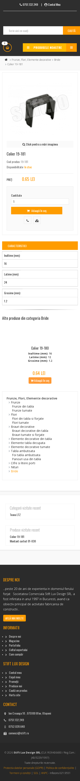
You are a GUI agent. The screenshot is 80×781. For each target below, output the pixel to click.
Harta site (14, 695)
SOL (35, 773)
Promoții (13, 681)
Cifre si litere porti (23, 463)
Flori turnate (20, 423)
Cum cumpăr (16, 654)
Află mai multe (14, 618)
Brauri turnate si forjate (28, 435)
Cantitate (16, 195)
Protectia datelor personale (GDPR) (23, 768)
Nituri (14, 467)
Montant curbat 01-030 (23, 541)
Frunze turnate (22, 410)
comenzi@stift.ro (19, 733)
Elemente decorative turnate (30, 447)
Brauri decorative (23, 427)
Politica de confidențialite (60, 768)
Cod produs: (13, 161)
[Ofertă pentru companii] (37, 220)
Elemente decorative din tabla (31, 439)
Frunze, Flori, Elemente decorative (31, 60)
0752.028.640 (17, 726)
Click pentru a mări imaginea (41, 144)
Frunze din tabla (23, 406)
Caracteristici (17, 246)
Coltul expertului (18, 649)
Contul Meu (54, 4)
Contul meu (15, 672)
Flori (14, 414)
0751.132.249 (16, 720)
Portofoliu (14, 645)
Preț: (10, 179)
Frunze (15, 402)
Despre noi (15, 636)
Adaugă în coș (39, 210)
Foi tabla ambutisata (26, 455)
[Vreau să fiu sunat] (27, 220)
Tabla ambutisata (23, 451)
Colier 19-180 (40, 348)
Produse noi (15, 686)
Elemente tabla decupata (28, 443)
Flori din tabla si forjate (28, 418)
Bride (57, 60)
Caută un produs (18, 690)
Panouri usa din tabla (26, 459)
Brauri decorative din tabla (30, 431)
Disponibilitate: (15, 167)
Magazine (14, 640)
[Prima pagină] (6, 60)
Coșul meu (14, 677)
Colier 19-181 (17, 536)
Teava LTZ (15, 514)
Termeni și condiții (20, 773)
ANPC (44, 773)
